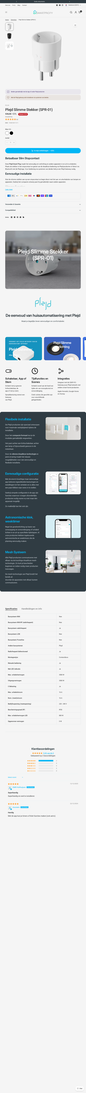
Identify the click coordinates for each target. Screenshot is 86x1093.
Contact (24, 5)
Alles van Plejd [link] (14, 355)
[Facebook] (57, 5)
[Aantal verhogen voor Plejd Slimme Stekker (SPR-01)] (14, 142)
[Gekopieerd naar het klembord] (23, 217)
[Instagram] (62, 5)
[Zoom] (75, 25)
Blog (19, 5)
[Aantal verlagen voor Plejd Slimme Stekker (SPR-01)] (7, 142)
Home (7, 20)
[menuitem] (8, 5)
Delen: (7, 217)
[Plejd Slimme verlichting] (62, 348)
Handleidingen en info (32, 608)
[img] (13, 784)
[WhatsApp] (20, 217)
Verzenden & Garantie (12, 204)
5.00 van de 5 (48, 753)
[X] (59, 5)
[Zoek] (71, 12)
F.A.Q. (14, 5)
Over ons (7, 5)
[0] (79, 12)
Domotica (13, 20)
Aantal (7, 138)
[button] (10, 119)
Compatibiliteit (10, 210)
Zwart (11, 133)
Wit (7, 133)
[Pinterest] (17, 217)
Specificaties (11, 608)
